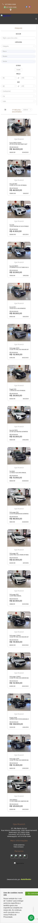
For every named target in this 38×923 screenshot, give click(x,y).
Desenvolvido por (14, 879)
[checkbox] (18, 69)
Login (19, 875)
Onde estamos (19, 845)
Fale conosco (19, 847)
